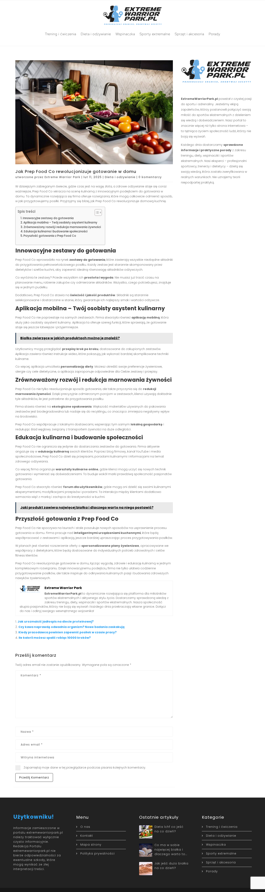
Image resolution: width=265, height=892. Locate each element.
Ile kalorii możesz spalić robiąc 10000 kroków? (55, 638)
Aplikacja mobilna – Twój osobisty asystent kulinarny (60, 223)
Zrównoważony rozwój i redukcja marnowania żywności (62, 227)
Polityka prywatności (97, 853)
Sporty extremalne (155, 34)
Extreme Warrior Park (62, 177)
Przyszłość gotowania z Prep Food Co (49, 236)
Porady (214, 34)
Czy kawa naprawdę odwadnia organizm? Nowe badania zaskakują (71, 627)
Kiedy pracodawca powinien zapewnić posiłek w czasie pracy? (67, 632)
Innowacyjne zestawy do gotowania (48, 218)
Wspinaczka (125, 34)
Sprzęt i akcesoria (189, 34)
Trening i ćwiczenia (60, 34)
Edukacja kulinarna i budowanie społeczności (55, 231)
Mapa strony (90, 845)
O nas (85, 827)
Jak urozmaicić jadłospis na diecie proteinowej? (56, 621)
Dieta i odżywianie (96, 34)
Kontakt (86, 836)
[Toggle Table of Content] (96, 212)
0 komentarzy (150, 177)
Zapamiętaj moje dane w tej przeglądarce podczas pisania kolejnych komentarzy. (85, 767)
